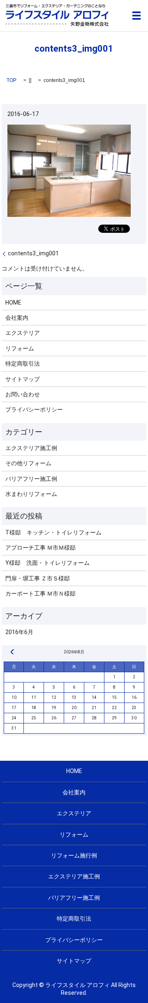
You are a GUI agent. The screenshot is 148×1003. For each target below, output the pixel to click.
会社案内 (16, 317)
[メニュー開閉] (136, 15)
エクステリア (22, 333)
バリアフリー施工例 (31, 478)
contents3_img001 (33, 253)
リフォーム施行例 (74, 855)
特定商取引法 (22, 363)
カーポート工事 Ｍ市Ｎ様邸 (40, 593)
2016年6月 (19, 632)
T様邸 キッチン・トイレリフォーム (53, 532)
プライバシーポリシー (34, 409)
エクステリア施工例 (31, 448)
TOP (11, 80)
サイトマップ (22, 379)
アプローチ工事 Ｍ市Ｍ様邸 (40, 547)
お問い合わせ (22, 394)
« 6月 (12, 651)
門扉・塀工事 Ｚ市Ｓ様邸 (37, 578)
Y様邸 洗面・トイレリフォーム (47, 562)
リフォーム (19, 348)
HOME (13, 302)
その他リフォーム (28, 463)
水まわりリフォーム (31, 494)
